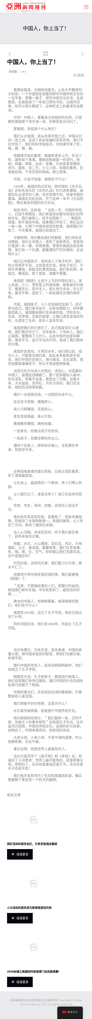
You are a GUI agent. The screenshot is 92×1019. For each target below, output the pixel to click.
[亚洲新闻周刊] (25, 6)
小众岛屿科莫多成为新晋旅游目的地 (29, 908)
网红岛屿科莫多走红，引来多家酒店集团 (32, 844)
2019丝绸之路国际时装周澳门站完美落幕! (33, 972)
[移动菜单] (86, 6)
